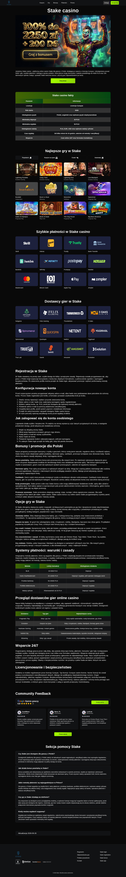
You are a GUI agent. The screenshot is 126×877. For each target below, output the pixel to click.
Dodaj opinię (100, 702)
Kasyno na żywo (49, 157)
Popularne (25, 157)
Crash (74, 157)
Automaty (98, 157)
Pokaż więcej (63, 734)
